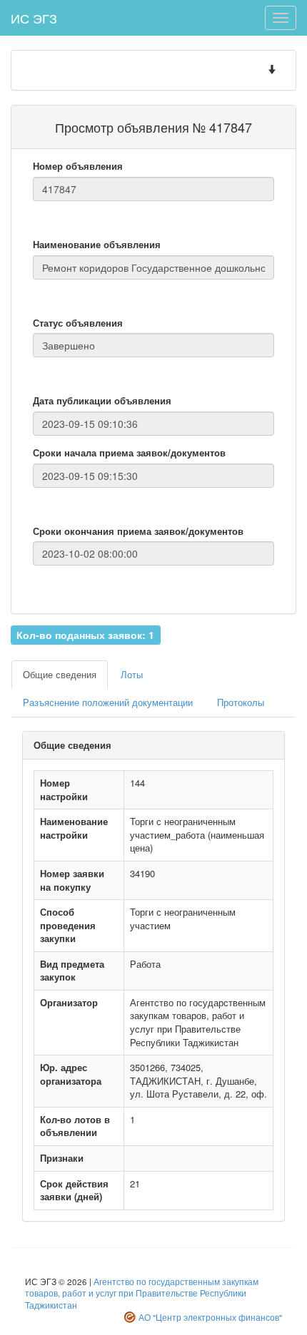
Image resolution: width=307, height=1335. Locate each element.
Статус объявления (78, 323)
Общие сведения (59, 674)
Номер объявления (78, 166)
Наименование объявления (97, 244)
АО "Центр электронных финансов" (210, 1317)
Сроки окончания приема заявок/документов (138, 531)
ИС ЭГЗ (34, 18)
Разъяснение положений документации (108, 702)
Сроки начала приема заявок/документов (129, 452)
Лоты (132, 674)
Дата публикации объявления (102, 400)
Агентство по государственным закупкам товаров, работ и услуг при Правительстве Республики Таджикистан (141, 1293)
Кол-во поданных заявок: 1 (85, 634)
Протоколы (240, 702)
